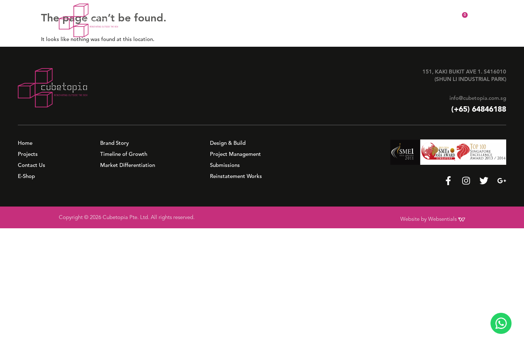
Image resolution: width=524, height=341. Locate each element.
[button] (274, 20)
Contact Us (388, 20)
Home (240, 20)
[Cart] (460, 20)
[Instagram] (466, 180)
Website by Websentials (429, 219)
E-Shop (422, 20)
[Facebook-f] (448, 180)
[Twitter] (483, 180)
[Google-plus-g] (501, 180)
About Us (271, 20)
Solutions (312, 20)
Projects (352, 20)
